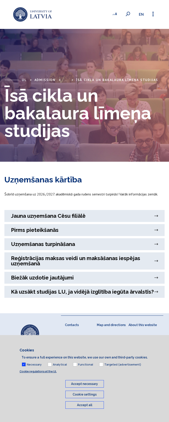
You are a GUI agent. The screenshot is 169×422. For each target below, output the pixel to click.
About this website (143, 325)
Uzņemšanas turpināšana (43, 244)
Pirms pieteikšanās (35, 230)
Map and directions (111, 325)
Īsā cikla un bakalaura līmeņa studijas (117, 80)
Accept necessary (84, 384)
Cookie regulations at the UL (38, 371)
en (141, 14)
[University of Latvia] (32, 14)
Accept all (84, 405)
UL (24, 80)
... (66, 80)
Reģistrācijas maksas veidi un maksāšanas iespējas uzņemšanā (75, 261)
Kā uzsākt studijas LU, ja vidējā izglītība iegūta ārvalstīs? (82, 292)
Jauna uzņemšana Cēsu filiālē (48, 216)
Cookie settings (85, 394)
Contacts (72, 325)
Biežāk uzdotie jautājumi (42, 277)
